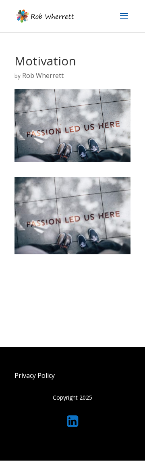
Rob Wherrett (43, 75)
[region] (72, 397)
